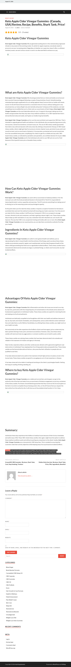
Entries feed (9, 642)
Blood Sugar (9, 567)
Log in (8, 639)
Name (7, 521)
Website (8, 537)
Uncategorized (10, 614)
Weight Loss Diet (9, 18)
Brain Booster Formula (12, 570)
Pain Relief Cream (11, 600)
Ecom (7, 588)
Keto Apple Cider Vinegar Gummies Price (44, 452)
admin (18, 27)
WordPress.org (10, 648)
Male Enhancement (12, 597)
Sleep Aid (9, 606)
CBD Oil (8, 582)
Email (7, 529)
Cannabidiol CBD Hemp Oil (14, 573)
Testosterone (10, 609)
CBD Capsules (10, 576)
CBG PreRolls (10, 585)
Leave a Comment (25, 27)
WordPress (56, 664)
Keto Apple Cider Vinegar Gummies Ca (46, 450)
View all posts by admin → (25, 476)
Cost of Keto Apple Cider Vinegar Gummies (23, 450)
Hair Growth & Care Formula (14, 591)
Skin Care (9, 603)
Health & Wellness (11, 594)
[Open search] (64, 12)
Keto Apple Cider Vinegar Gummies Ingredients (19, 452)
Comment (9, 498)
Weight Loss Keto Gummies (14, 620)
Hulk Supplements (20, 664)
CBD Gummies (10, 579)
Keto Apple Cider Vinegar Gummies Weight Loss (19, 453)
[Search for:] (35, 556)
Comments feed (10, 645)
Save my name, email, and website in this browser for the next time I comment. (32, 547)
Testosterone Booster (12, 611)
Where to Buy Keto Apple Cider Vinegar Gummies (47, 453)
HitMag (63, 664)
